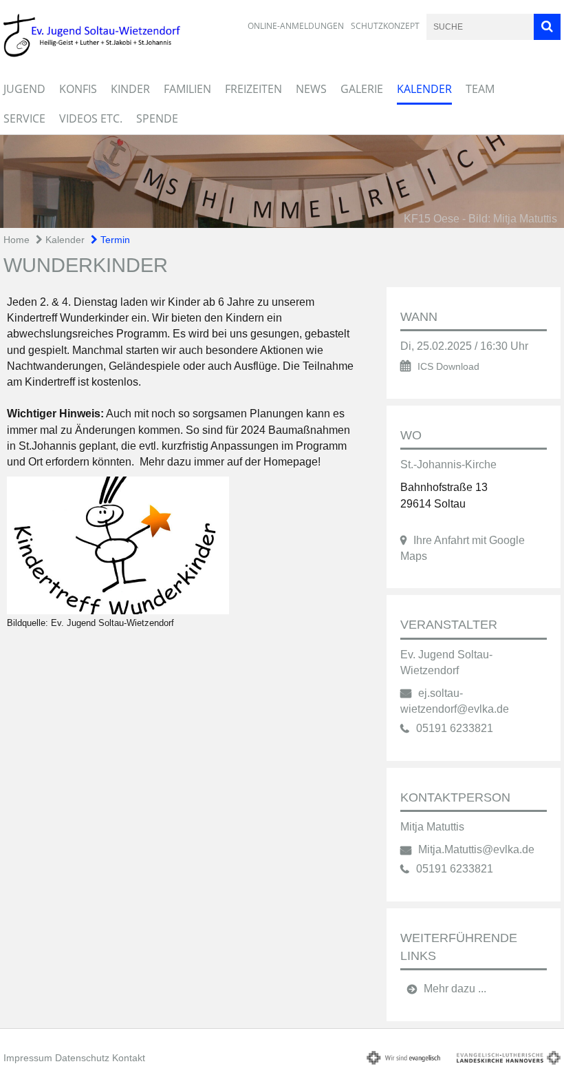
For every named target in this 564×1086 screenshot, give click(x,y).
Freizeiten (253, 88)
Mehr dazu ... (455, 988)
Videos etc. (90, 118)
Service (24, 118)
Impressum (27, 1057)
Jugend (24, 88)
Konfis (78, 88)
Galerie (361, 88)
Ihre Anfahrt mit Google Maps (462, 548)
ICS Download (448, 367)
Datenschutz (82, 1057)
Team (480, 88)
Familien (187, 88)
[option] (282, 181)
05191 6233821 (454, 728)
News (311, 88)
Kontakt (128, 1057)
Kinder (130, 88)
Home (16, 239)
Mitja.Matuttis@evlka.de (476, 849)
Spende (157, 118)
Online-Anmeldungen (296, 26)
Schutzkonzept (385, 26)
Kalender (424, 88)
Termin (114, 239)
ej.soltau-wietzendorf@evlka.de (454, 701)
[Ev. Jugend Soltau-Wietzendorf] (181, 545)
